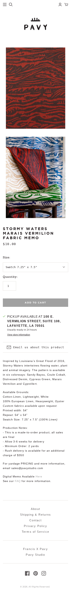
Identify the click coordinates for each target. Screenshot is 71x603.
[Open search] (11, 4)
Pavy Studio (35, 554)
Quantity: (10, 277)
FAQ (18, 481)
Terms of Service (35, 531)
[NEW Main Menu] (5, 4)
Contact (35, 520)
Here (39, 476)
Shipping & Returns (35, 514)
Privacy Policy (35, 526)
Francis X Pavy (35, 549)
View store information (18, 334)
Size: (6, 257)
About (35, 508)
